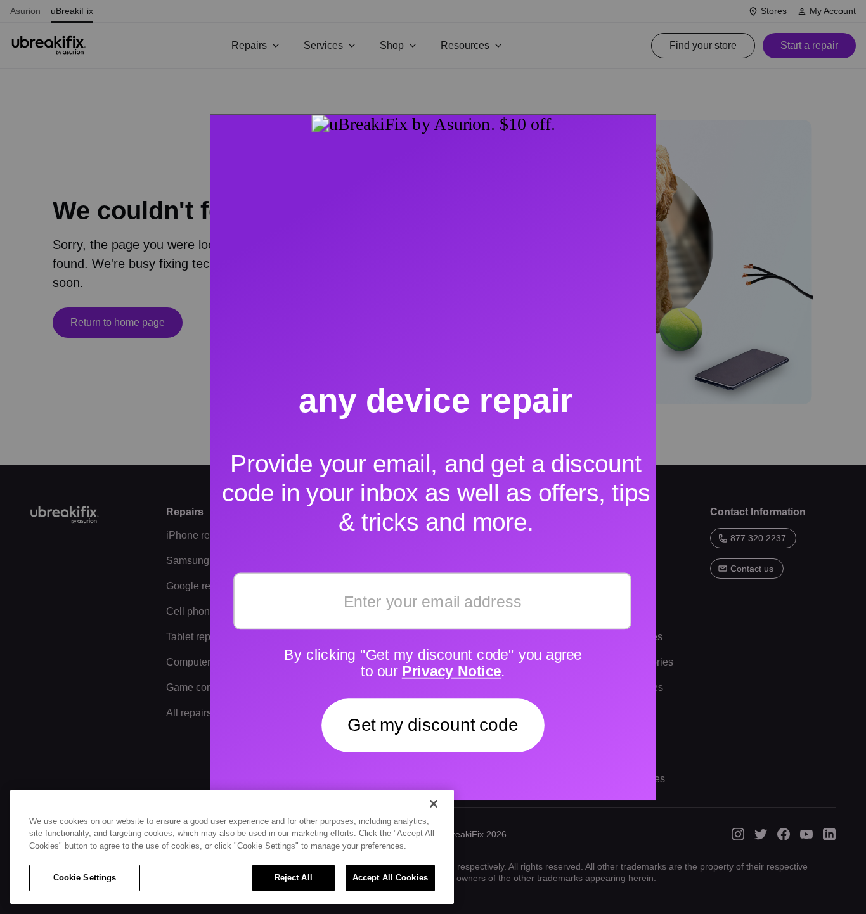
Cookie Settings (85, 877)
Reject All (294, 877)
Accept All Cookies (390, 877)
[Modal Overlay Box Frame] (433, 457)
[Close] (434, 804)
